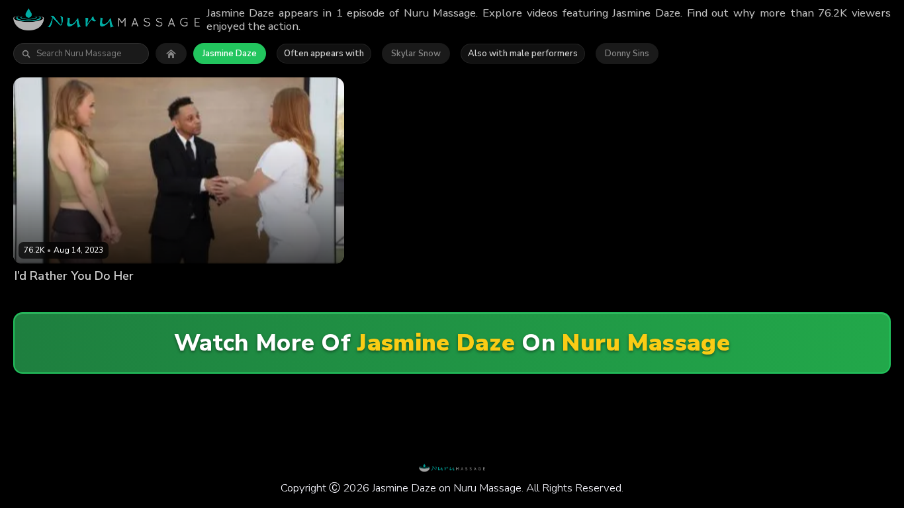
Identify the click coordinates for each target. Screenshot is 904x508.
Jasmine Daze (230, 54)
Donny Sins (627, 54)
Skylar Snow (416, 54)
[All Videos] (171, 53)
